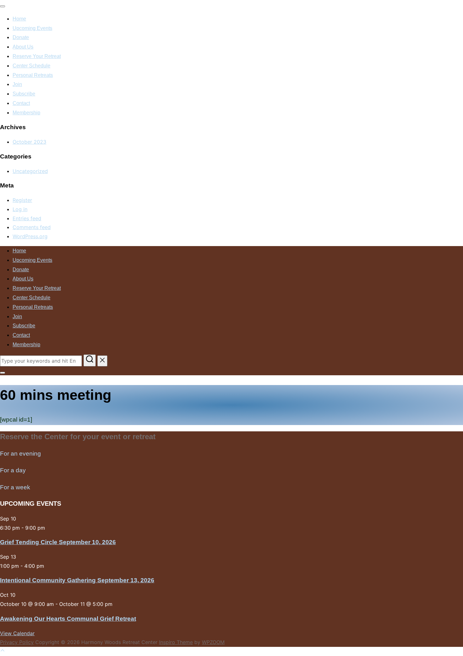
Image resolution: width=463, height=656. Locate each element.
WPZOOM (213, 642)
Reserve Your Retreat (37, 56)
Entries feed (27, 218)
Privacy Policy (17, 642)
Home (19, 18)
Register (22, 200)
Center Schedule (31, 65)
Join (17, 84)
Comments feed (32, 227)
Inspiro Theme (176, 642)
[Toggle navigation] (2, 6)
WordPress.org (30, 236)
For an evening (20, 453)
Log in (20, 209)
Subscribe (24, 93)
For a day (13, 470)
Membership (26, 112)
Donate (21, 37)
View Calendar (17, 633)
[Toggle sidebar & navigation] (2, 373)
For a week (15, 487)
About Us (23, 46)
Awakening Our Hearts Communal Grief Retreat (68, 618)
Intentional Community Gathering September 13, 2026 (77, 580)
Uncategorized (30, 171)
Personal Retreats (33, 75)
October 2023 (29, 142)
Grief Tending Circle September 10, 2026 (58, 542)
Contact (21, 103)
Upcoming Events (32, 28)
